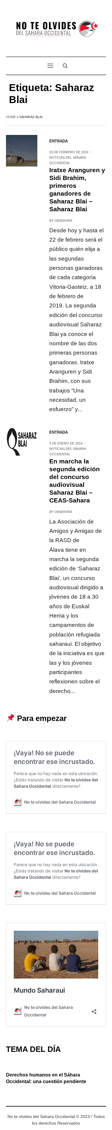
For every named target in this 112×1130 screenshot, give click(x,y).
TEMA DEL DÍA (33, 1049)
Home (11, 117)
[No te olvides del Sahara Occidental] (56, 29)
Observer (63, 220)
